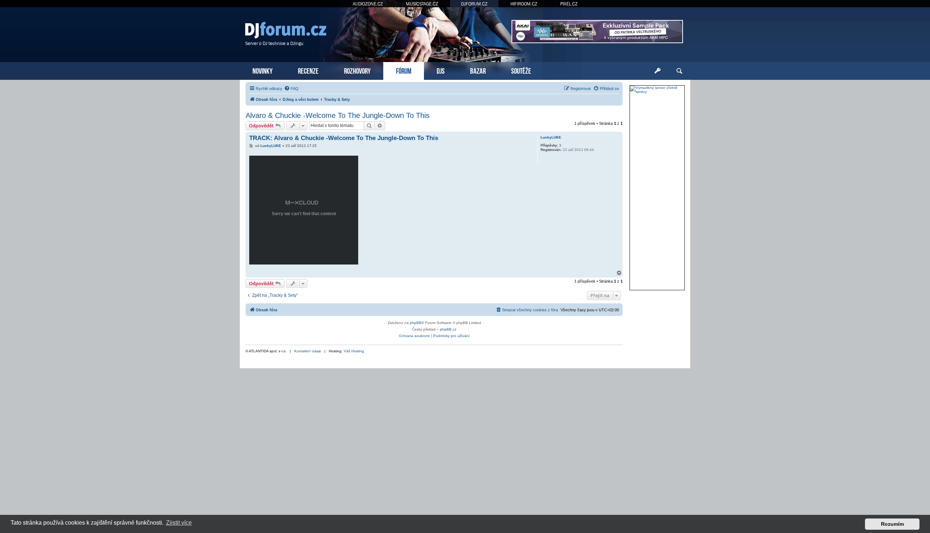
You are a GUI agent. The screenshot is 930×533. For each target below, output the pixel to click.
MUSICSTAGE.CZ (422, 4)
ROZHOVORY (357, 70)
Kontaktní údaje (307, 351)
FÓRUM (403, 70)
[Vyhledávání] (679, 71)
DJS (441, 70)
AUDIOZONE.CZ (368, 4)
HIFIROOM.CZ (523, 4)
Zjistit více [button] (179, 523)
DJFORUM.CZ (474, 4)
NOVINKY (262, 70)
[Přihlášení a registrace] (657, 71)
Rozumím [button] (892, 524)
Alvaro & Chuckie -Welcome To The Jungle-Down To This (337, 115)
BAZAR (478, 70)
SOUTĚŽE (521, 70)
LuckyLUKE (551, 137)
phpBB (415, 323)
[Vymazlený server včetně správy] (657, 90)
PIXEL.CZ (569, 4)
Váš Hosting (354, 351)
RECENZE (308, 70)
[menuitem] (291, 88)
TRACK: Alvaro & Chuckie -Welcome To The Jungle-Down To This (343, 138)
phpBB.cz (448, 329)
